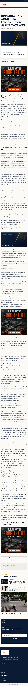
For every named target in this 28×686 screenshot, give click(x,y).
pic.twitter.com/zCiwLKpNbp (8, 144)
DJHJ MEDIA (8, 524)
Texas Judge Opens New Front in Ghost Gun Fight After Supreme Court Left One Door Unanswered (18, 589)
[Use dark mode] (25, 1)
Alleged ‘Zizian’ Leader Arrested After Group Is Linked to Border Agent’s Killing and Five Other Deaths (17, 8)
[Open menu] (25, 4)
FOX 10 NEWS (20, 522)
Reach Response (16, 684)
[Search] (22, 4)
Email (7, 61)
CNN (2, 524)
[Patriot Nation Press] (4, 4)
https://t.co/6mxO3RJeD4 (7, 142)
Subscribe (15, 638)
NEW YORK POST (11, 522)
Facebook (4, 61)
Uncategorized (5, 12)
